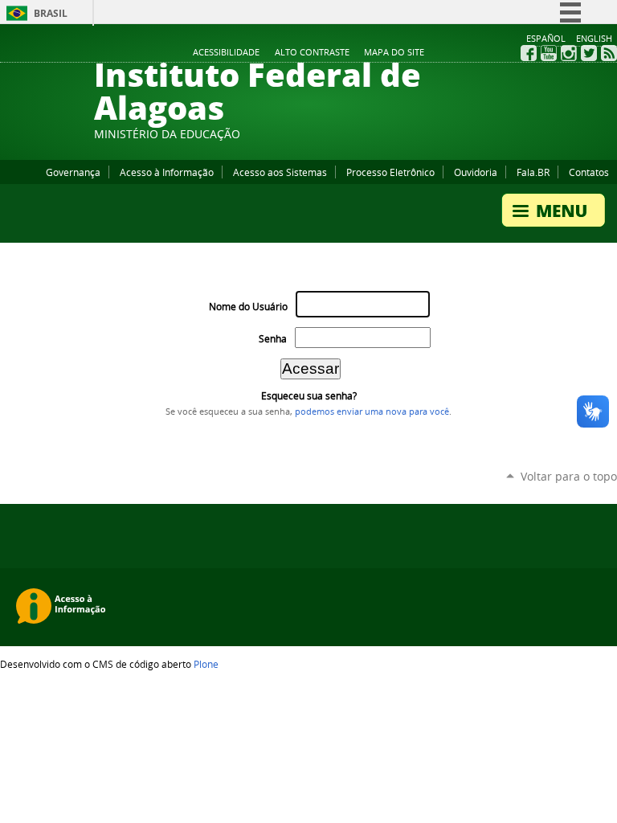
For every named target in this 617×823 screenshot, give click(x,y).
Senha (273, 339)
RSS (609, 53)
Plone (206, 663)
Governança (73, 172)
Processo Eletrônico (390, 172)
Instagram (569, 53)
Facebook (529, 53)
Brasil (50, 13)
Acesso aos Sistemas (280, 172)
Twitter (589, 53)
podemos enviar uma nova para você (372, 411)
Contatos (589, 172)
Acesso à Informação (167, 172)
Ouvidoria (475, 172)
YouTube (549, 53)
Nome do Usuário (248, 306)
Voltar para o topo (569, 476)
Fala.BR (533, 172)
